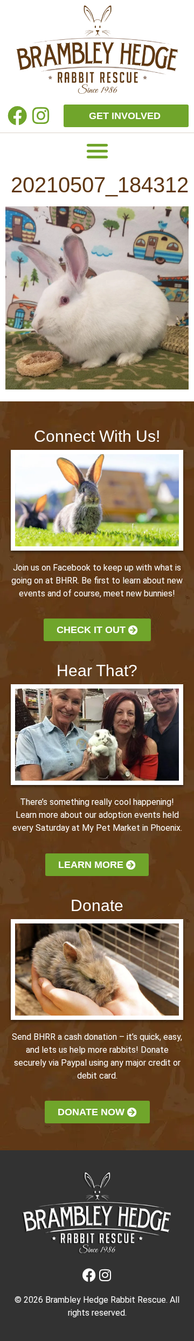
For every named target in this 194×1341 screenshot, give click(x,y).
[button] (97, 150)
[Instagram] (40, 115)
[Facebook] (17, 115)
